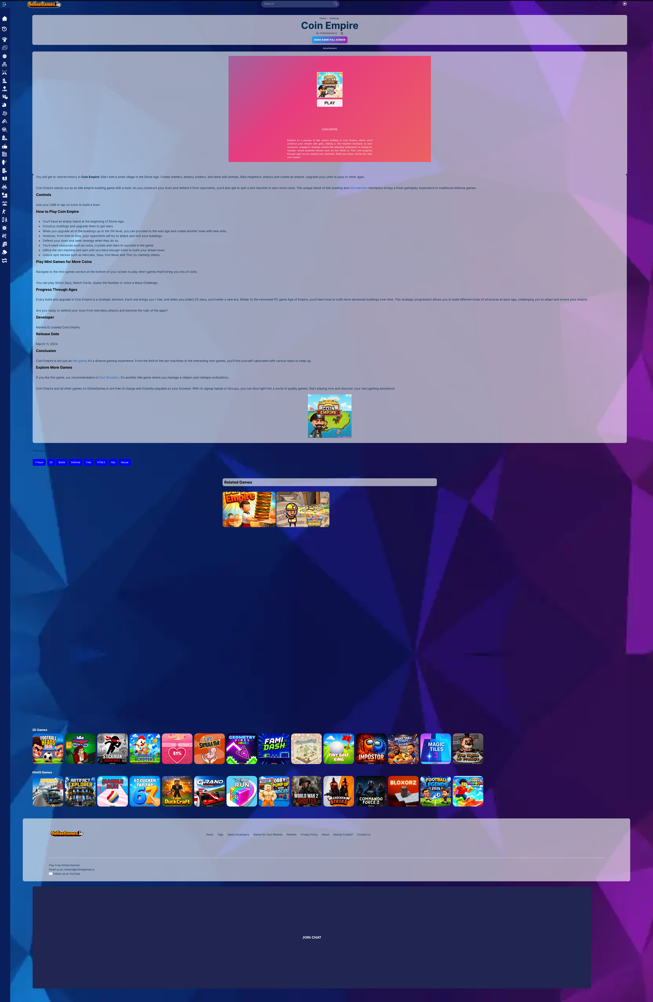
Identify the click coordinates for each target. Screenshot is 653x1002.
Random (292, 834)
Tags (220, 834)
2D (51, 462)
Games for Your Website (267, 834)
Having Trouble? (343, 834)
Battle (62, 462)
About (325, 834)
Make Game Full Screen (329, 39)
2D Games (39, 730)
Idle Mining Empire (303, 523)
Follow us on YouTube (66, 873)
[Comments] (342, 33)
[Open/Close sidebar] (4, 4)
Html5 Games (42, 772)
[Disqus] (329, 580)
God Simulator (109, 377)
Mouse (124, 462)
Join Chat (311, 937)
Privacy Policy (309, 834)
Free (88, 462)
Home (209, 834)
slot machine (358, 188)
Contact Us (364, 834)
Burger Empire (249, 523)
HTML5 (101, 462)
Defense (75, 462)
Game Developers (238, 834)
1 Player (39, 462)
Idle (113, 462)
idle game (79, 361)
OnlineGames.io (328, 33)
